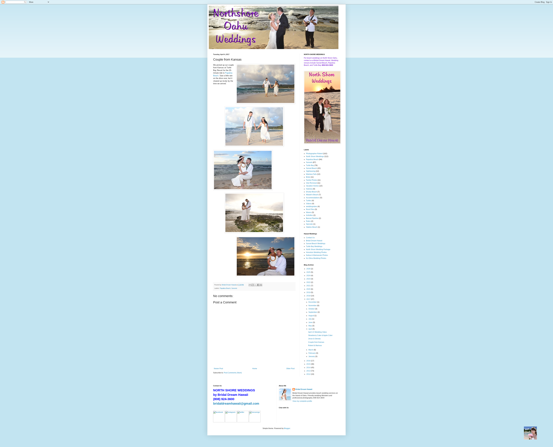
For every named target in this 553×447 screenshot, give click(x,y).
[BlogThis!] (252, 284)
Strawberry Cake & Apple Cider (320, 335)
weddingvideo (311, 206)
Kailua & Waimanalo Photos (317, 255)
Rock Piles (310, 209)
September (313, 312)
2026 (308, 269)
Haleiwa (309, 189)
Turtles (308, 201)
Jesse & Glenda (314, 339)
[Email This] (250, 284)
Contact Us (310, 238)
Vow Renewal (311, 183)
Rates (308, 221)
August (311, 316)
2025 (308, 272)
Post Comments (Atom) (233, 373)
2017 (308, 299)
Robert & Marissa (315, 345)
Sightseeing (310, 171)
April (310, 329)
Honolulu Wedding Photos (316, 252)
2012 (308, 374)
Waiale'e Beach (312, 195)
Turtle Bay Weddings (314, 246)
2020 (308, 289)
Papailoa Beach (225, 288)
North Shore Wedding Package (318, 249)
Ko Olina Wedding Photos (316, 258)
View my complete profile (302, 401)
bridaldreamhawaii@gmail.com (236, 403)
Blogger (287, 428)
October (311, 309)
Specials (309, 224)
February (312, 353)
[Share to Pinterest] (261, 284)
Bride (308, 177)
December (312, 302)
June (310, 322)
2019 (308, 292)
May (310, 326)
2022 (308, 282)
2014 (308, 368)
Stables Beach (311, 227)
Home (254, 369)
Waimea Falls (311, 174)
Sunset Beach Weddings (315, 244)
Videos (308, 204)
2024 (308, 276)
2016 (308, 361)
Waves (308, 212)
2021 (308, 286)
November (312, 306)
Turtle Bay (310, 165)
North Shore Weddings (315, 156)
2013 (308, 371)
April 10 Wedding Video (317, 332)
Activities (309, 215)
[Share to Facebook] (258, 284)
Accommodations (313, 198)
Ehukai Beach (311, 192)
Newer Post (218, 369)
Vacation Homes (312, 186)
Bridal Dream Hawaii (314, 241)
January (311, 356)
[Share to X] (255, 284)
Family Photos (311, 180)
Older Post (290, 369)
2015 (308, 364)
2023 (308, 279)
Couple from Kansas (316, 342)
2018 (308, 296)
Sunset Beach (311, 168)
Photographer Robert (314, 154)
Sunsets (234, 288)
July (310, 319)
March (311, 350)
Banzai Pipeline (312, 218)
